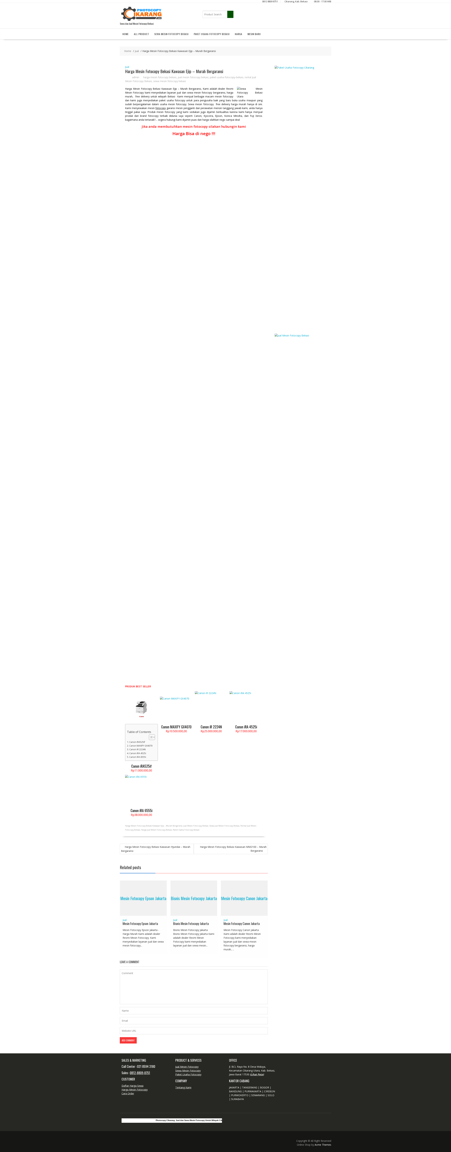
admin (135, 77)
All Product (141, 34)
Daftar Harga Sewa (132, 1085)
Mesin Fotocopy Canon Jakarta (244, 898)
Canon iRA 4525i (137, 753)
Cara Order (128, 1093)
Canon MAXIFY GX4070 (140, 745)
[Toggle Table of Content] (150, 737)
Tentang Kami (183, 1087)
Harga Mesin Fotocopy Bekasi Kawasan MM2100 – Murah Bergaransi (233, 848)
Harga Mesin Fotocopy (135, 1089)
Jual (127, 67)
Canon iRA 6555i (137, 756)
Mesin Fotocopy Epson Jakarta (143, 898)
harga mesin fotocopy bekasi (159, 77)
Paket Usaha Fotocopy (188, 1074)
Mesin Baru (254, 34)
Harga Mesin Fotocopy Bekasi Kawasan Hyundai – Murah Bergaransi (155, 849)
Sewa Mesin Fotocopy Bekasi (171, 34)
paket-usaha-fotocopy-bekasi (226, 77)
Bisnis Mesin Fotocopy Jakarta (194, 898)
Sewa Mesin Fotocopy (188, 1070)
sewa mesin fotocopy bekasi (169, 81)
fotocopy (160, 108)
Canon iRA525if (137, 742)
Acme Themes (323, 1144)
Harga (238, 34)
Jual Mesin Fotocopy (187, 1066)
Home (125, 34)
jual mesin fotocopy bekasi (193, 77)
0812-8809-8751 (140, 1072)
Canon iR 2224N (137, 749)
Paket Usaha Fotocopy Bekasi (212, 34)
